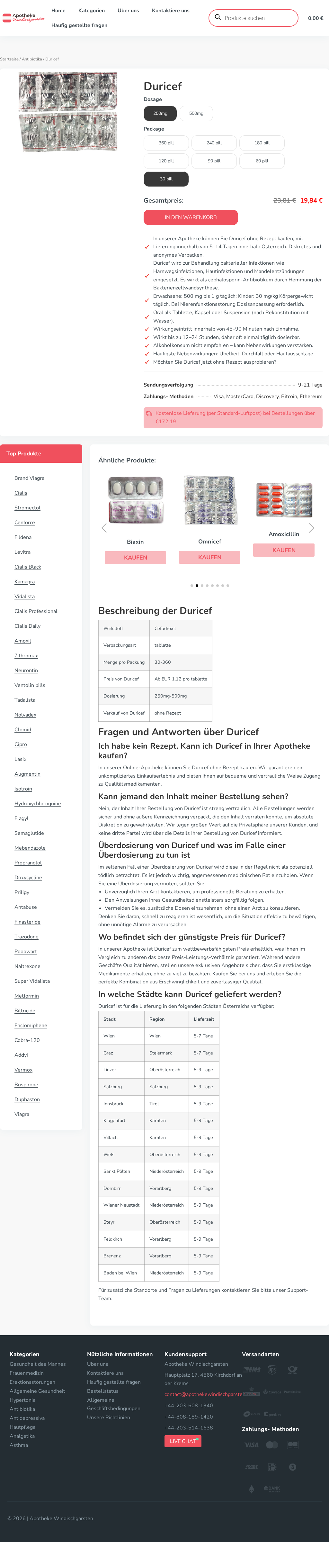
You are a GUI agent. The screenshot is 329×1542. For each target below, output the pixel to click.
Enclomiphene (30, 1025)
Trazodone (26, 936)
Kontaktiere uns (171, 10)
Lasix (20, 759)
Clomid (22, 729)
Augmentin (27, 774)
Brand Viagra (29, 478)
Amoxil (22, 640)
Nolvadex (25, 714)
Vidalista (24, 596)
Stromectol (27, 507)
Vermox (23, 1069)
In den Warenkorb (191, 217)
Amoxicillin (284, 534)
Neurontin (26, 670)
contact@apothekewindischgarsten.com (210, 1394)
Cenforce (24, 522)
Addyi (21, 1055)
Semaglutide (29, 833)
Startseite (9, 59)
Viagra (21, 1114)
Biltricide (24, 1010)
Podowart (25, 951)
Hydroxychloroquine (37, 803)
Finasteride (27, 922)
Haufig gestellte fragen (79, 25)
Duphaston (27, 1099)
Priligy (21, 892)
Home (58, 10)
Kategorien (91, 10)
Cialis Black (27, 566)
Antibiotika (32, 59)
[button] (135, 557)
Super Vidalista (32, 981)
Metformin (26, 995)
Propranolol (28, 862)
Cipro (20, 744)
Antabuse (25, 907)
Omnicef (209, 541)
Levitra (22, 552)
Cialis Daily (27, 626)
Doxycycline (28, 877)
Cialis (20, 493)
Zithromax (26, 655)
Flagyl (21, 818)
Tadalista (24, 700)
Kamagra (24, 581)
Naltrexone (27, 966)
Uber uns (128, 10)
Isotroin (23, 788)
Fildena (22, 537)
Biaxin (135, 542)
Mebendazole (30, 848)
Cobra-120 (27, 1040)
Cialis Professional (36, 611)
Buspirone (26, 1084)
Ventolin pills (29, 685)
